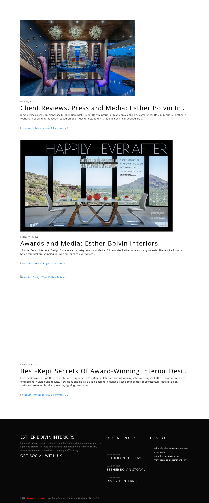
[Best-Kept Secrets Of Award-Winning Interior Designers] (83, 317)
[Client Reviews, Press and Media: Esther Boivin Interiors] (77, 58)
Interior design (41, 128)
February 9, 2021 (29, 364)
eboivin (27, 128)
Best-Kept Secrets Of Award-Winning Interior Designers (110, 371)
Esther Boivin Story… (126, 469)
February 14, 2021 (30, 236)
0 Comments (58, 128)
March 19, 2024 (113, 454)
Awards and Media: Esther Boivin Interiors (89, 243)
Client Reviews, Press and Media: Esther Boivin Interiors (111, 108)
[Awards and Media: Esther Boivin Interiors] (96, 186)
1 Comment (57, 263)
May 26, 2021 (27, 101)
